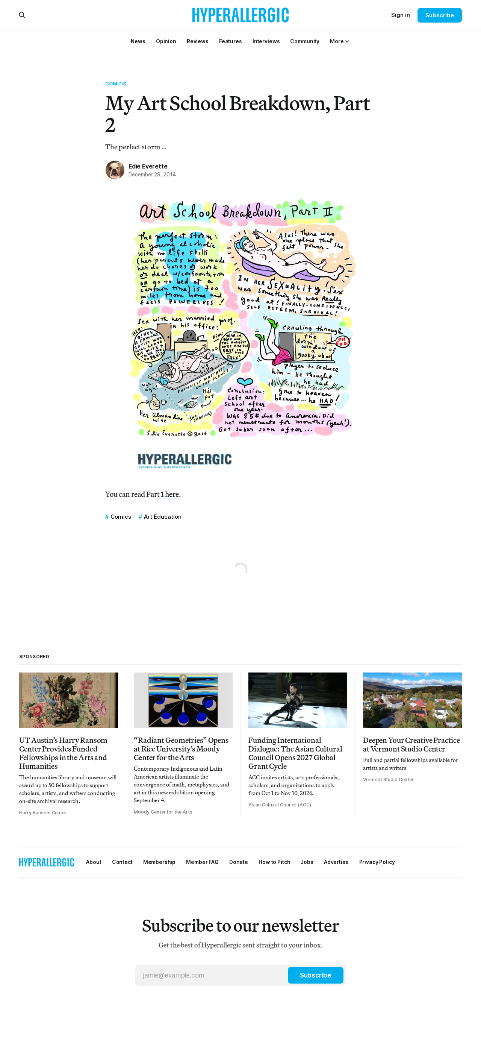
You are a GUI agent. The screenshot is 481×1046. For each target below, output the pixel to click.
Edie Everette (148, 166)
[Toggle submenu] (347, 41)
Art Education (163, 516)
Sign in (400, 14)
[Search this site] (22, 15)
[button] (336, 41)
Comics (115, 83)
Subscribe (439, 15)
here (172, 494)
